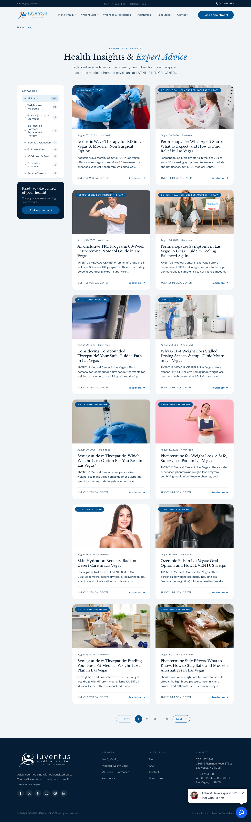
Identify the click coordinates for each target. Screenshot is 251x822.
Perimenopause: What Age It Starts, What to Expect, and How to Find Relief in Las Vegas (192, 146)
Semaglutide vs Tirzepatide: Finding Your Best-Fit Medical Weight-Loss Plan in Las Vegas (109, 666)
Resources (164, 14)
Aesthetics (144, 14)
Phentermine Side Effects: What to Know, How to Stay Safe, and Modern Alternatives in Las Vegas (194, 666)
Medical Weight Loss (115, 765)
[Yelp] (38, 793)
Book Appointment (216, 15)
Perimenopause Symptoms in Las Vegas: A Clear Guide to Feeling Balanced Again (191, 251)
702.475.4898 (205, 774)
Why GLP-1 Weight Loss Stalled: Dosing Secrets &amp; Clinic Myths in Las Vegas (193, 356)
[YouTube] (55, 793)
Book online (156, 778)
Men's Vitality (66, 14)
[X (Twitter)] (29, 793)
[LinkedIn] (63, 793)
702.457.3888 (226, 3)
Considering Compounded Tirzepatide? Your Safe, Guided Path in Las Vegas (109, 356)
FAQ (151, 765)
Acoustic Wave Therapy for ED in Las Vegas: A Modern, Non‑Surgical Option (110, 146)
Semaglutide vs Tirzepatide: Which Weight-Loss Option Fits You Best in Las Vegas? (109, 461)
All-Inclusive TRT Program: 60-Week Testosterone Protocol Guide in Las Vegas (110, 251)
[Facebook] (20, 793)
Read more (135, 178)
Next (179, 719)
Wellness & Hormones (117, 14)
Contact (182, 14)
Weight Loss (88, 14)
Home (20, 27)
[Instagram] (46, 793)
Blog (151, 759)
